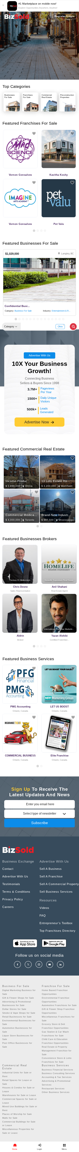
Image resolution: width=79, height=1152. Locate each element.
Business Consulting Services (58, 1073)
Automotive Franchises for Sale (59, 1005)
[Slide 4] (45, 231)
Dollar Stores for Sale (14, 1009)
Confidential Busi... (17, 306)
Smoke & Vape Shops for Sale (18, 1013)
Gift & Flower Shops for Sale (18, 998)
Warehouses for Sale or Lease (19, 1095)
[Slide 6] (34, 319)
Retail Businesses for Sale (17, 1017)
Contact (7, 868)
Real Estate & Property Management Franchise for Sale (57, 1051)
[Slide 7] (37, 319)
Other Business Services (56, 1092)
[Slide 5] (30, 319)
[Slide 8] (41, 319)
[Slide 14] (63, 319)
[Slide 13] (59, 319)
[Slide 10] (48, 319)
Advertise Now (37, 422)
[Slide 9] (45, 319)
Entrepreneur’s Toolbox (56, 923)
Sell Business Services (56, 891)
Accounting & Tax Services (57, 1077)
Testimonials (11, 884)
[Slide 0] (37, 766)
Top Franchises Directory (58, 930)
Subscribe (39, 823)
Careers (8, 906)
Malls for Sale (9, 1118)
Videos (44, 907)
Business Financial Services (57, 1070)
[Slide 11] (52, 319)
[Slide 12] (56, 319)
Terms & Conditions (16, 891)
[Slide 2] (37, 231)
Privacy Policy (12, 899)
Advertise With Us (39, 355)
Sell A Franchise (51, 876)
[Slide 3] (41, 231)
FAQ (43, 915)
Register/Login (64, 16)
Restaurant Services (53, 1088)
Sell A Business (51, 868)
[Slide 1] (34, 231)
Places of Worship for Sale (17, 1114)
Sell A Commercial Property (59, 884)
